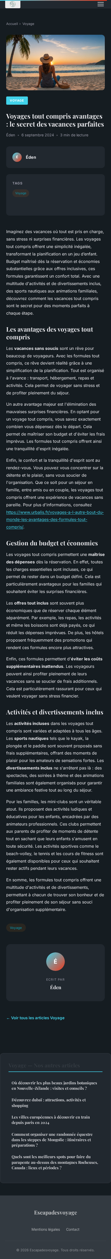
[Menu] (101, 4)
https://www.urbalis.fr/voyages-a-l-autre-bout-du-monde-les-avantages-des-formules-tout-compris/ (55, 520)
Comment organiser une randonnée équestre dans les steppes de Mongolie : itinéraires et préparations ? (52, 1140)
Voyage (28, 24)
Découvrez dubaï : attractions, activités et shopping (49, 1102)
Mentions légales (45, 1229)
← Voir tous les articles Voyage (35, 1017)
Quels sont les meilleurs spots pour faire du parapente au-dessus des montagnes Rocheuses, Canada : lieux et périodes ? (55, 1162)
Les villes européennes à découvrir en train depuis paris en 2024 (51, 1119)
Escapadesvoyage (55, 1212)
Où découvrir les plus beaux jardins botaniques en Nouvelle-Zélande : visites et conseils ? (54, 1085)
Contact (73, 1229)
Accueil (12, 24)
